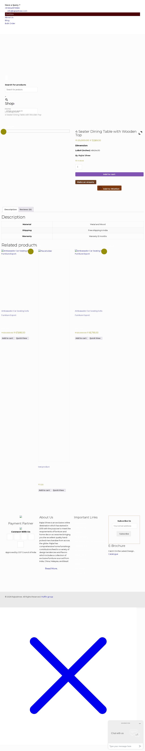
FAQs (77, 564)
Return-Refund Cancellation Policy (91, 541)
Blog (7, 20)
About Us (9, 17)
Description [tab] (11, 209)
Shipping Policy (82, 546)
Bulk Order (10, 23)
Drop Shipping (82, 537)
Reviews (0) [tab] (26, 209)
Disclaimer (80, 569)
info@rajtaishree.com (17, 11)
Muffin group (47, 597)
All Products (80, 528)
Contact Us (80, 573)
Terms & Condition (83, 550)
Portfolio (10, 14)
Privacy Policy (81, 555)
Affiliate (78, 532)
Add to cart (109, 174)
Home (8, 109)
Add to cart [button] (7, 338)
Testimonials (80, 523)
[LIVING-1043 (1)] (35, 166)
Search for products (15, 85)
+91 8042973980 (12, 8)
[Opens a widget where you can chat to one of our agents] (125, 735)
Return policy (81, 560)
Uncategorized (12, 112)
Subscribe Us (124, 521)
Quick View (21, 338)
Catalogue (113, 554)
